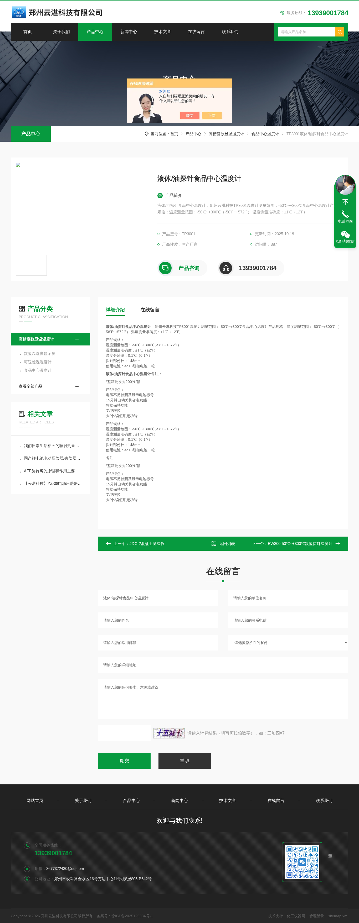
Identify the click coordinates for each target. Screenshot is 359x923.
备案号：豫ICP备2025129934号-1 (125, 916)
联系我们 (230, 31)
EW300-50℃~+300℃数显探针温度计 (300, 543)
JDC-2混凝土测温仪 (147, 543)
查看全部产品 (30, 386)
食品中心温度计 (265, 134)
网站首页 (35, 800)
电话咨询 (345, 221)
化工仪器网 (296, 916)
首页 (27, 31)
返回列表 (227, 543)
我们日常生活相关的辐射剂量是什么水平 (53, 445)
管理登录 (316, 916)
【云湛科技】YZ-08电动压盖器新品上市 (53, 483)
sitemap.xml (338, 916)
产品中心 (95, 31)
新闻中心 (128, 31)
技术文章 (162, 31)
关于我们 (61, 31)
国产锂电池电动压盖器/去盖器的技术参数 (53, 458)
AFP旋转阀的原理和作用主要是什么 (53, 471)
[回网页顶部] (345, 202)
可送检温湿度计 (38, 362)
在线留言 (196, 31)
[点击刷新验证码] (169, 733)
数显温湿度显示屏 (39, 353)
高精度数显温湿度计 (226, 134)
